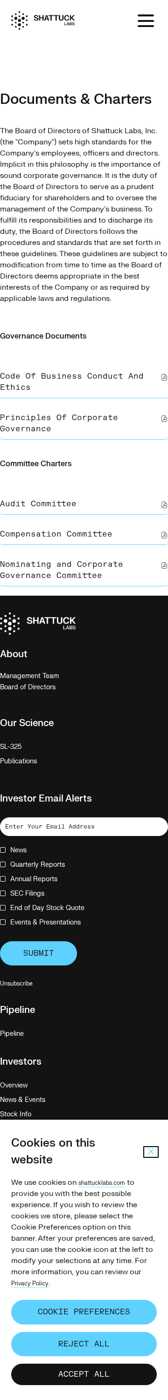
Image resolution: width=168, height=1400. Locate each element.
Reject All (84, 1344)
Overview (24, 1085)
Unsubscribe (16, 983)
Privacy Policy (30, 1283)
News (18, 850)
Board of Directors (38, 687)
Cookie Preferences (84, 1312)
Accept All (84, 1374)
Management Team (40, 676)
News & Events (33, 1100)
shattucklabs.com (101, 1183)
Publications (29, 761)
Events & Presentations (45, 922)
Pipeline (23, 1034)
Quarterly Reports (37, 865)
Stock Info (26, 1114)
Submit (38, 953)
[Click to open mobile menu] (146, 20)
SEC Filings (27, 893)
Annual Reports (33, 879)
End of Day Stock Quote (47, 908)
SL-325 (21, 747)
